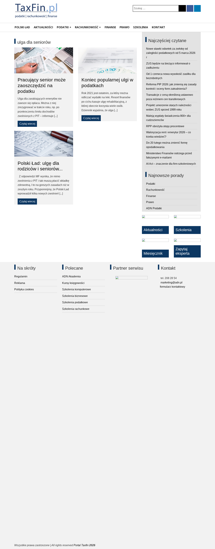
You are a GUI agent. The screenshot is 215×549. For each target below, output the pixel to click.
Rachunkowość (86, 27)
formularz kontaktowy (172, 286)
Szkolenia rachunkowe (75, 308)
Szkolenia (140, 27)
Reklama (19, 283)
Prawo (125, 27)
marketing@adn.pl (171, 282)
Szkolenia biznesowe (75, 296)
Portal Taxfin (81, 545)
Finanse (110, 27)
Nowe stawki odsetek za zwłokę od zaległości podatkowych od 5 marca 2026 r (170, 53)
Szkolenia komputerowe (76, 289)
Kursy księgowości (73, 283)
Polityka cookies (24, 289)
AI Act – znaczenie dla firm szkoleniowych (171, 163)
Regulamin (20, 276)
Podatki (63, 27)
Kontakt (158, 27)
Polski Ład (22, 27)
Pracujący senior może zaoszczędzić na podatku (42, 85)
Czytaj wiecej (27, 123)
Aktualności (43, 27)
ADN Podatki (154, 208)
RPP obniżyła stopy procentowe (165, 126)
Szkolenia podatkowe (75, 302)
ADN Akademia (71, 276)
